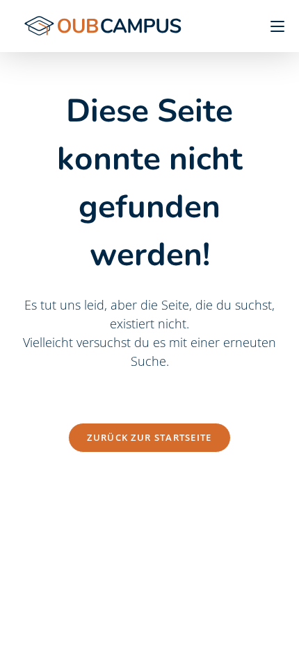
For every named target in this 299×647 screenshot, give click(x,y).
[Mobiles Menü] (272, 26)
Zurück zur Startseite (149, 437)
